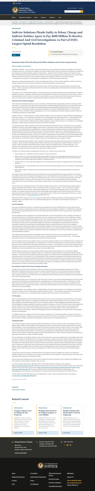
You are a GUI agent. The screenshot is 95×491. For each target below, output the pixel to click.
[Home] (24, 13)
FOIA (13, 484)
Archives (14, 480)
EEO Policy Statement (55, 482)
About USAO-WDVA (72, 8)
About (13, 473)
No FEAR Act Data (54, 479)
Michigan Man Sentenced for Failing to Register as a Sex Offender (47, 413)
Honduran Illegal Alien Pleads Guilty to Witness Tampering (71, 413)
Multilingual (70, 473)
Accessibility (33, 473)
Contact (72, 485)
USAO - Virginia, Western (18, 389)
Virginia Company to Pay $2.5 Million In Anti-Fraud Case (23, 413)
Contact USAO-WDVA (21, 453)
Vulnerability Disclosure (55, 486)
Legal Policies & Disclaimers (38, 477)
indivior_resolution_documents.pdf (21, 66)
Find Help (81, 8)
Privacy (32, 480)
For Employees (34, 484)
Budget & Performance (18, 477)
